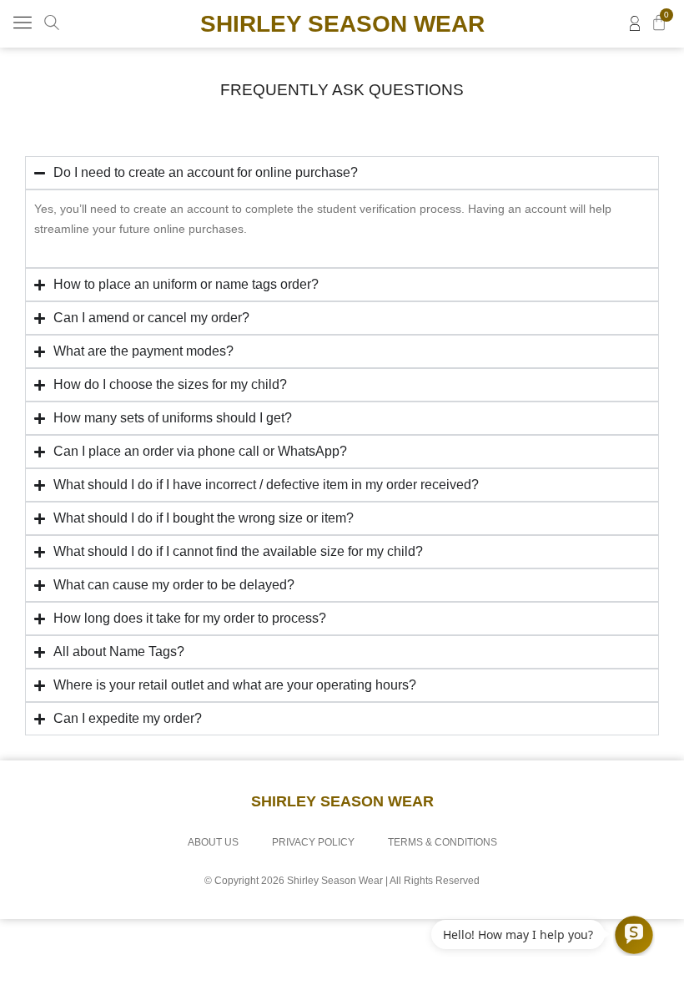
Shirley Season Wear (342, 24)
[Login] (634, 23)
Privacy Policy (313, 842)
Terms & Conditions (442, 842)
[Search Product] (51, 22)
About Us (213, 842)
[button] (22, 23)
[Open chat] (634, 935)
